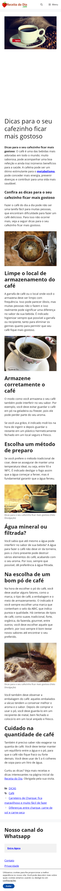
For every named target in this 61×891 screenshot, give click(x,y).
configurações (9, 880)
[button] (41, 4)
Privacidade (11, 866)
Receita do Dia (13, 778)
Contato (9, 860)
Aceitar (9, 886)
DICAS (12, 788)
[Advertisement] (30, 85)
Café (11, 793)
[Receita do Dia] (14, 4)
